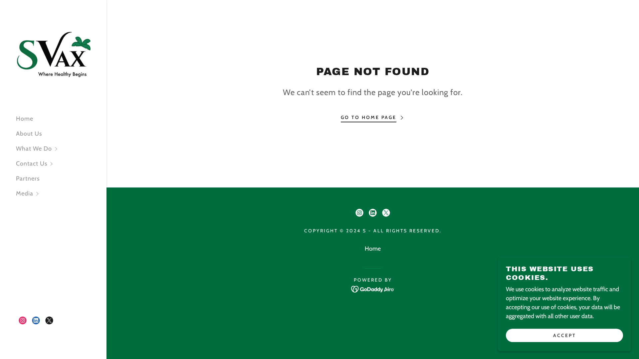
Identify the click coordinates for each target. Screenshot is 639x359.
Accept (564, 335)
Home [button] (373, 248)
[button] (61, 148)
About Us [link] (29, 133)
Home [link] (24, 118)
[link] (53, 54)
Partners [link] (28, 178)
